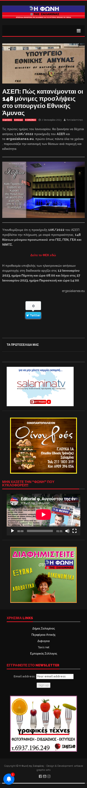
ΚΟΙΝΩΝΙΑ (30, 120)
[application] (43, 514)
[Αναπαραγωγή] (12, 531)
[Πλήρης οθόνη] (74, 531)
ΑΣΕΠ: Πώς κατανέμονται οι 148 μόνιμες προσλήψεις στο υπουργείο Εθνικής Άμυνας (42, 102)
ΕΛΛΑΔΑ (18, 120)
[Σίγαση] (67, 531)
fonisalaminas (75, 119)
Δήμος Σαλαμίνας (43, 628)
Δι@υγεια (43, 641)
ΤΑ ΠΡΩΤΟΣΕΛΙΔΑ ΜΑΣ (23, 344)
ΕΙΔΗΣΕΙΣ (7, 120)
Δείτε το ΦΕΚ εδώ (43, 255)
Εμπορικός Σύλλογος (43, 653)
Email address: (25, 676)
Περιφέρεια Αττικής (43, 634)
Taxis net (43, 647)
